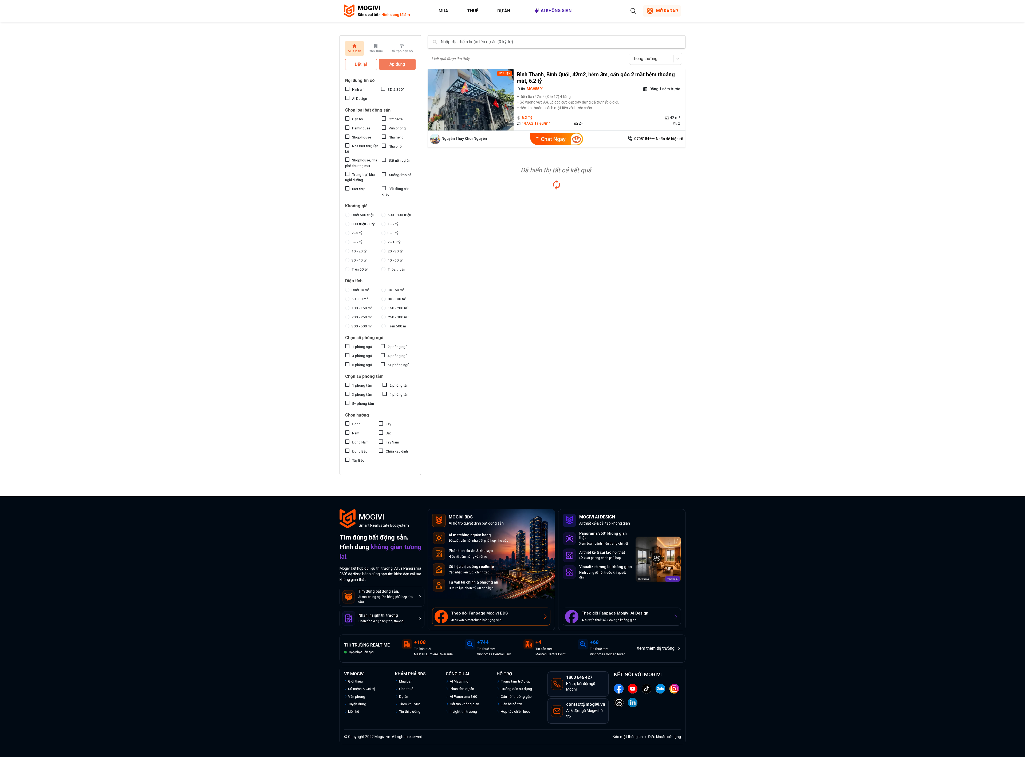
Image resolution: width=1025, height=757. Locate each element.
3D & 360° (396, 89)
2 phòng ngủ (398, 346)
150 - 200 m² (398, 308)
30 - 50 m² (396, 290)
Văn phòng (397, 128)
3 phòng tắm (362, 394)
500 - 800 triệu (399, 215)
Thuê (472, 10)
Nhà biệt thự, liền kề (361, 148)
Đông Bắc (359, 451)
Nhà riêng (396, 137)
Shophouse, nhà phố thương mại (361, 163)
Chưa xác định (397, 451)
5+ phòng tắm (363, 403)
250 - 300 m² (398, 317)
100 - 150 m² (362, 308)
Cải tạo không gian (464, 704)
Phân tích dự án (462, 689)
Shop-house (361, 137)
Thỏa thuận (396, 269)
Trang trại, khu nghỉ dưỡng (360, 177)
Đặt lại (361, 64)
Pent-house (361, 128)
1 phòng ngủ (362, 346)
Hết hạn (504, 73)
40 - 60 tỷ (395, 260)
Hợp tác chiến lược (515, 711)
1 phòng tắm (362, 385)
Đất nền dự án (399, 160)
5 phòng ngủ (362, 365)
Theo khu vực (409, 704)
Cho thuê (406, 689)
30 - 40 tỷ (359, 260)
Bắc (389, 433)
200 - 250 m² (362, 317)
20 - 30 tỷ (395, 251)
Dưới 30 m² (360, 290)
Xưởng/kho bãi (400, 175)
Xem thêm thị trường (656, 648)
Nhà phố (395, 146)
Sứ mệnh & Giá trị (361, 689)
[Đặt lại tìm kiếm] (556, 184)
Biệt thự (358, 189)
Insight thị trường (463, 711)
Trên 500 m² (398, 326)
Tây (388, 424)
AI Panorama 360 (463, 696)
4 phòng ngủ (398, 356)
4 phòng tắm (399, 394)
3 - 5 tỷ (393, 233)
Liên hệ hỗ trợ (511, 704)
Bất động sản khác (395, 191)
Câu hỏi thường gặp (516, 696)
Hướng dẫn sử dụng (516, 689)
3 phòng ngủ (362, 356)
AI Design (359, 98)
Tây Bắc (358, 460)
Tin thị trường (409, 711)
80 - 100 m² (397, 299)
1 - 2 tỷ (393, 224)
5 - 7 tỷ (357, 242)
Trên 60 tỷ (360, 269)
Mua (443, 10)
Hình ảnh (358, 89)
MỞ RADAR (667, 10)
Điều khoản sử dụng (664, 737)
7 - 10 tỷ (394, 242)
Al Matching (459, 681)
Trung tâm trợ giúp (515, 681)
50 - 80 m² (360, 299)
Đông (356, 424)
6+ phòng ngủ (398, 365)
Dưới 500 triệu (363, 215)
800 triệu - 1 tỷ (363, 224)
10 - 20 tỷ (359, 251)
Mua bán (405, 681)
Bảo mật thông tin (628, 737)
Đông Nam (360, 442)
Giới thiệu (355, 681)
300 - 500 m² (362, 326)
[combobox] (632, 59)
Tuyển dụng (357, 704)
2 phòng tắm (399, 385)
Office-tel (396, 119)
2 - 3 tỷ (357, 233)
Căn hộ (357, 119)
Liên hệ (353, 711)
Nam (355, 433)
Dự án (503, 10)
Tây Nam (392, 442)
